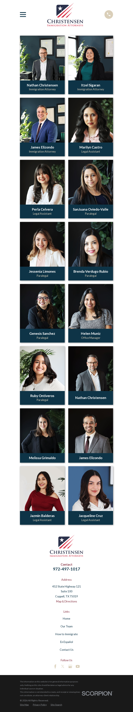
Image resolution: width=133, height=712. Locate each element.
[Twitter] (63, 666)
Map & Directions (66, 601)
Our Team (66, 626)
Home (66, 618)
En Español (66, 642)
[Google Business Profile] (70, 666)
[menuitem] (24, 704)
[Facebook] (55, 666)
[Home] (65, 14)
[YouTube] (78, 666)
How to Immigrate (66, 634)
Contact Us (66, 649)
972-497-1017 (66, 568)
